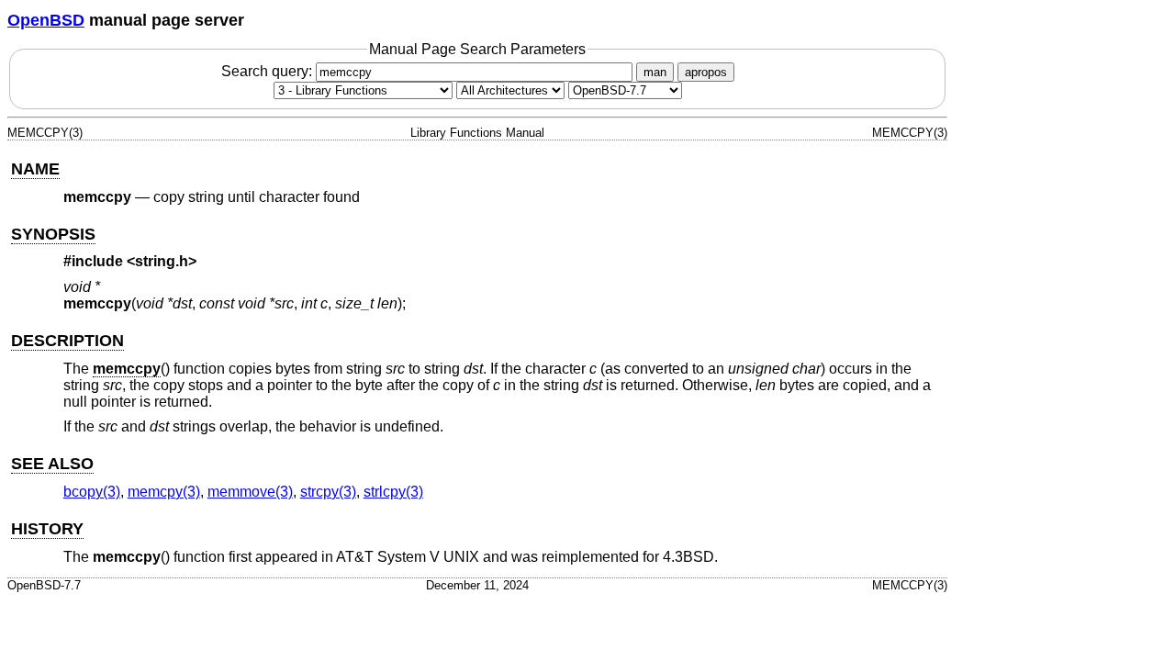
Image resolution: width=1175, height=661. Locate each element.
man (654, 72)
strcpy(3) (328, 491)
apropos (706, 72)
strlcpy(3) (393, 491)
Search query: (268, 71)
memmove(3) (250, 491)
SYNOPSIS (53, 234)
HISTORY (47, 529)
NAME (35, 169)
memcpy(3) (164, 491)
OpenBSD (45, 20)
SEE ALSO (52, 463)
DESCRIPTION (67, 340)
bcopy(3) (91, 491)
